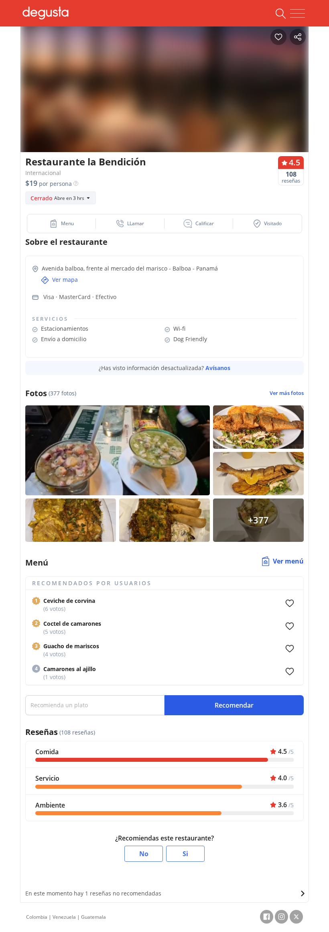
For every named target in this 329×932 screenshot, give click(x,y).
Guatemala (93, 917)
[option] (164, 98)
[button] (61, 223)
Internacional (43, 173)
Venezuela (64, 917)
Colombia (36, 917)
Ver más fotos (287, 393)
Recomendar (234, 705)
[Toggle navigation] (297, 13)
